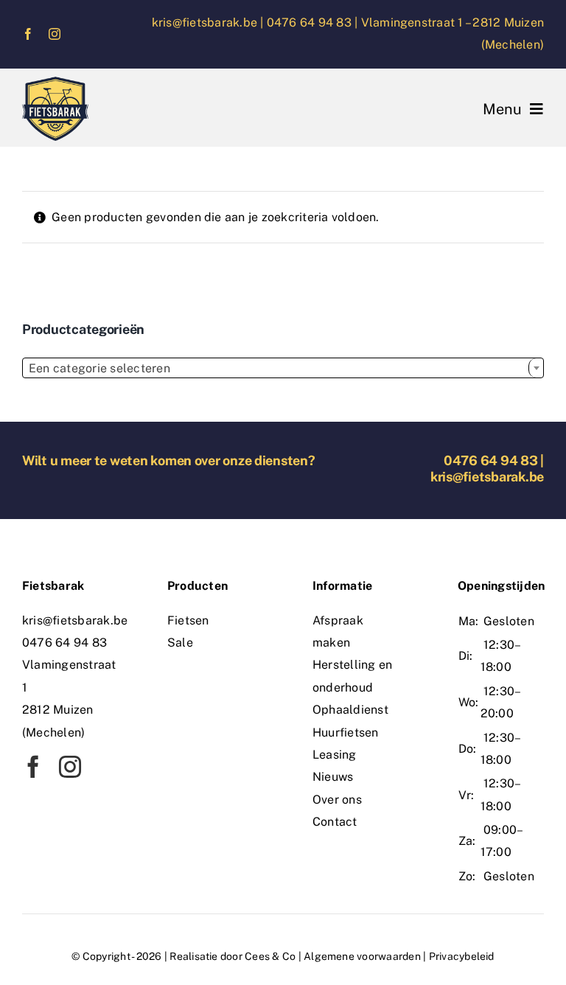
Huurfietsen (345, 732)
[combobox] (283, 368)
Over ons (337, 800)
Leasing (334, 755)
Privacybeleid (462, 956)
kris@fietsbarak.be (487, 476)
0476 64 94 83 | (314, 22)
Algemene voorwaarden (362, 956)
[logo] (55, 82)
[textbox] (283, 368)
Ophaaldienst (350, 710)
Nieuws (332, 777)
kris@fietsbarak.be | (209, 22)
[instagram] (54, 34)
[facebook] (28, 34)
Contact (334, 822)
